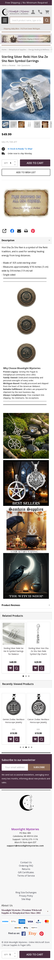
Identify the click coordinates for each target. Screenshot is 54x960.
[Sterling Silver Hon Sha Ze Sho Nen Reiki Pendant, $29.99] (38, 634)
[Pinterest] (33, 231)
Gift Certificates (26, 872)
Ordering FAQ (26, 865)
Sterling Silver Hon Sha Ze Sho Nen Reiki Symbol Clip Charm (13, 651)
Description (8, 240)
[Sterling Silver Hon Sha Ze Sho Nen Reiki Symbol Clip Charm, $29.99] (14, 634)
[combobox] (26, 20)
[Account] (33, 12)
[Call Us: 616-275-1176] (40, 12)
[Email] (19, 231)
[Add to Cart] (10, 668)
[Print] (26, 231)
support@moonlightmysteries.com (25, 845)
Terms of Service (26, 875)
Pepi (13, 729)
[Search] (46, 20)
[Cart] (47, 12)
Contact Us (26, 862)
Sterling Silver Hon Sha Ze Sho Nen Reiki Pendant (38, 651)
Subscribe (39, 767)
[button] (26, 436)
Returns (26, 869)
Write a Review (8, 65)
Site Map (26, 899)
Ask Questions (23, 65)
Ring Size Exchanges (26, 892)
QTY (6, 163)
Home (4, 49)
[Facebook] (12, 231)
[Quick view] (16, 668)
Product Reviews (11, 605)
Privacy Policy (26, 895)
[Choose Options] (35, 668)
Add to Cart (35, 163)
